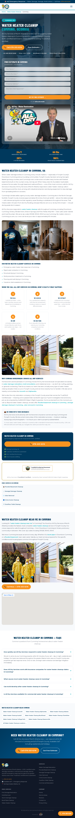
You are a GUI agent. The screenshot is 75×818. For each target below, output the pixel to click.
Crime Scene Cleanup (45, 777)
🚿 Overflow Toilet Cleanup (12, 504)
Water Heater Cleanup (14, 11)
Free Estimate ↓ (34, 47)
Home (4, 11)
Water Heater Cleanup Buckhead (35, 715)
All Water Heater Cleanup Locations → (15, 723)
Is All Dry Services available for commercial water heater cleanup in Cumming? (37, 694)
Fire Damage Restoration (9, 792)
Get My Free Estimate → (37, 97)
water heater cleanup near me (21, 523)
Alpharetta (32, 391)
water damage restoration (12, 384)
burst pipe (51, 534)
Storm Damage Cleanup (9, 797)
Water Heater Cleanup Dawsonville (39, 719)
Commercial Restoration (46, 783)
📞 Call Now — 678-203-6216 (16, 587)
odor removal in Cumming (33, 405)
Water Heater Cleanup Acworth (12, 711)
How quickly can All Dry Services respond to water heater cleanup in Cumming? (37, 652)
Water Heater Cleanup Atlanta (59, 711)
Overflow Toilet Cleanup (46, 780)
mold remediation (29, 384)
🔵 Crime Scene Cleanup (11, 500)
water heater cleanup (29, 209)
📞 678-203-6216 (37, 444)
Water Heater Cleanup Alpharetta (36, 711)
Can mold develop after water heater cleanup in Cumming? (37, 686)
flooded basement (11, 537)
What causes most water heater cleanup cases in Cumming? (37, 679)
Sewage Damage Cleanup (47, 772)
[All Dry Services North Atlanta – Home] (5, 6)
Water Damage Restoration (47, 767)
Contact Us (42, 800)
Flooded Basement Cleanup (47, 770)
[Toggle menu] (71, 6)
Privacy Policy (43, 803)
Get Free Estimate (50, 750)
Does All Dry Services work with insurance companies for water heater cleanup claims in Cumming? (37, 671)
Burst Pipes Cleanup (8, 800)
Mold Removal (6, 795)
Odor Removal (43, 775)
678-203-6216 (65, 1)
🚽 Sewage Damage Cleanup (12, 491)
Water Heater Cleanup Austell (12, 715)
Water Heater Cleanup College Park (14, 719)
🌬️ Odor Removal (8, 495)
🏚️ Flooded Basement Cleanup (13, 486)
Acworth (22, 391)
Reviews (41, 797)
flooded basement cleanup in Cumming (52, 402)
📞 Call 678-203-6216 (13, 47)
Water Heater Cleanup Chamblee (59, 715)
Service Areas (43, 795)
